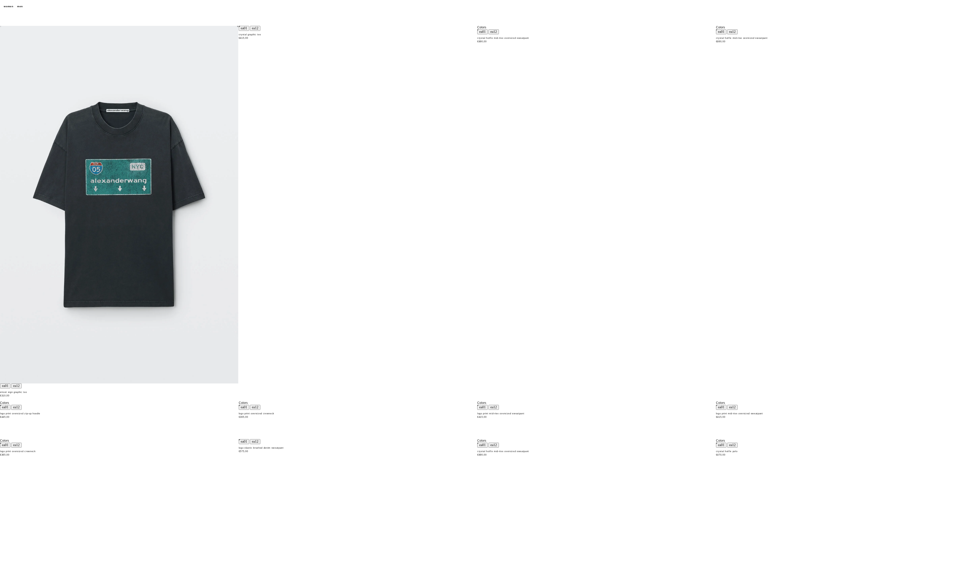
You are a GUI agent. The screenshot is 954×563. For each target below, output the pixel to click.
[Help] (930, 6)
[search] (921, 6)
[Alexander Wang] (477, 6)
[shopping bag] (947, 6)
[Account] (939, 6)
